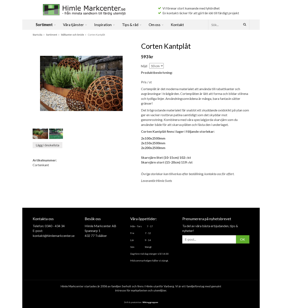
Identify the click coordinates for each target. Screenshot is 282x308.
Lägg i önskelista (47, 145)
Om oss (154, 24)
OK (242, 239)
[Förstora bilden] (81, 83)
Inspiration (103, 24)
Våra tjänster (73, 24)
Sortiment (44, 24)
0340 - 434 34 (55, 226)
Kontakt (177, 24)
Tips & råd (130, 24)
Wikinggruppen (150, 302)
